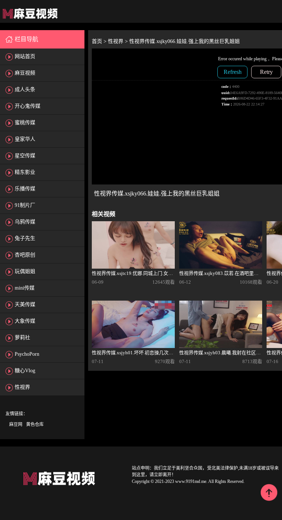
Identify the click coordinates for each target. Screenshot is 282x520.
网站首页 (25, 56)
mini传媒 (25, 288)
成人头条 (25, 89)
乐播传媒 (25, 188)
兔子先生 (25, 238)
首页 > (100, 41)
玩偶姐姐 (25, 271)
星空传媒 (25, 155)
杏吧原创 (25, 255)
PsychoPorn (27, 354)
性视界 (22, 387)
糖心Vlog (25, 370)
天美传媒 (25, 304)
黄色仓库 (35, 424)
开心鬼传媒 (27, 106)
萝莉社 (22, 337)
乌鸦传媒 (25, 222)
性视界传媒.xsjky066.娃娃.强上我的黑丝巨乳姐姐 (184, 41)
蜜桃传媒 (25, 122)
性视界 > (118, 41)
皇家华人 (25, 139)
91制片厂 (25, 205)
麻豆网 (15, 424)
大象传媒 (25, 321)
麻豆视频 (25, 73)
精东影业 (25, 172)
